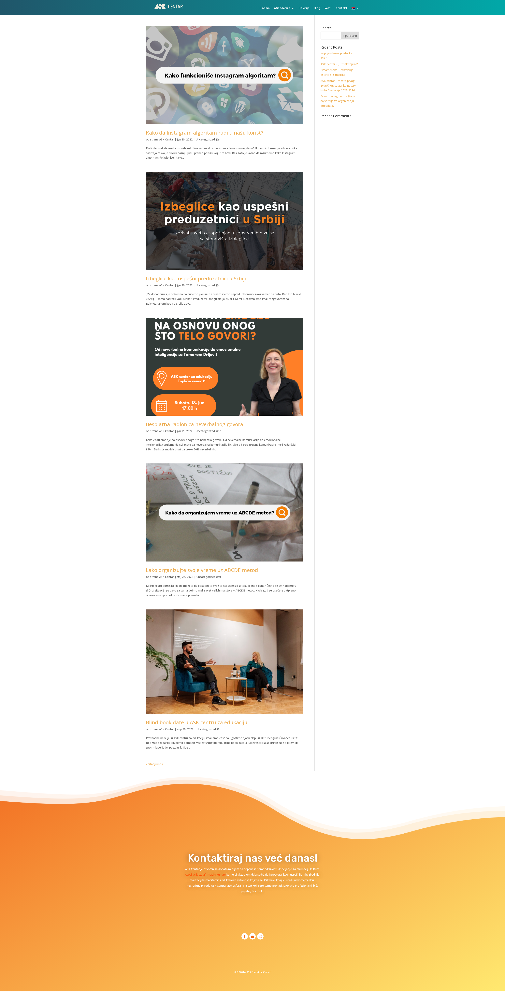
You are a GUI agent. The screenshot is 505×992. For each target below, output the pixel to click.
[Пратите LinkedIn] (252, 936)
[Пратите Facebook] (244, 936)
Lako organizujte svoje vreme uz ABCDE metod (202, 570)
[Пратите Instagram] (260, 936)
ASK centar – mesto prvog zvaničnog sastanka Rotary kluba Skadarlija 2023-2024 (338, 85)
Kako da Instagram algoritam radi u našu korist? (204, 132)
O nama (264, 8)
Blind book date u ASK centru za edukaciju (196, 722)
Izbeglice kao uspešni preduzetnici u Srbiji (196, 278)
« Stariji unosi (154, 764)
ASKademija (282, 8)
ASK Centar (166, 139)
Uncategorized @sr (208, 139)
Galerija (304, 8)
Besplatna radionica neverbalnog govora (194, 424)
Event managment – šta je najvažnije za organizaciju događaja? (338, 101)
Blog (317, 8)
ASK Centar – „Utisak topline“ (339, 64)
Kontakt (341, 8)
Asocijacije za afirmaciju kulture (205, 874)
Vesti (328, 8)
